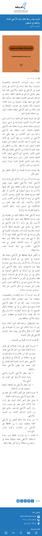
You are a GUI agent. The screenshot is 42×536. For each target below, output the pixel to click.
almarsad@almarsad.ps (28, 516)
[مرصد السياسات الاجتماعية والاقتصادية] (21, 8)
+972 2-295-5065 (29, 520)
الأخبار (32, 26)
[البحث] (21, 533)
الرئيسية (38, 26)
